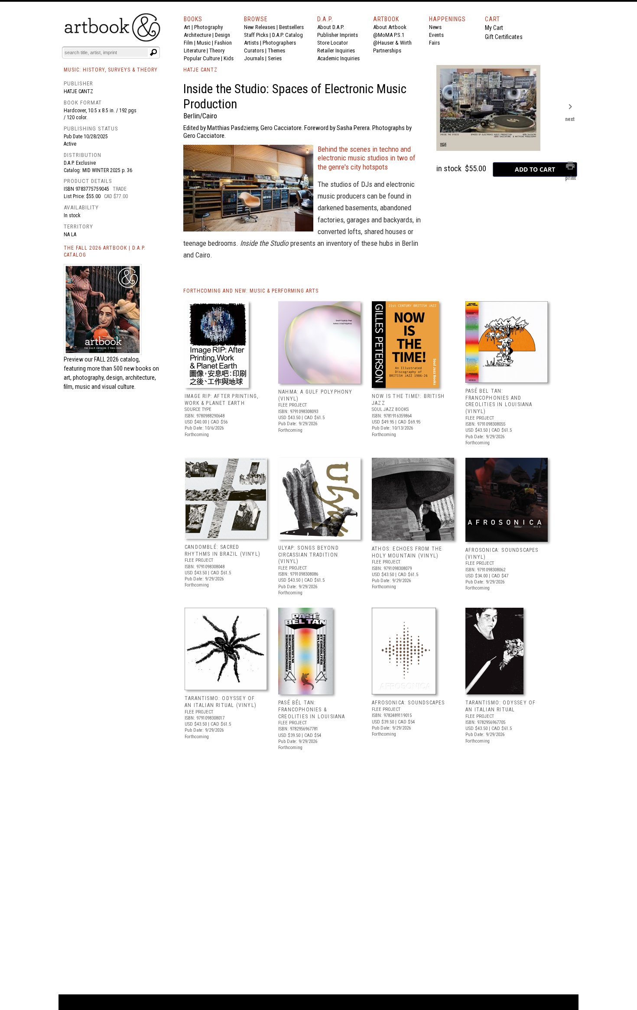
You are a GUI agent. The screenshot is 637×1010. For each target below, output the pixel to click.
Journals (254, 58)
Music (204, 42)
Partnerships (387, 50)
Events (436, 35)
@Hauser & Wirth (392, 42)
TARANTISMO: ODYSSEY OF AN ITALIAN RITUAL (500, 706)
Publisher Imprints (337, 35)
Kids (229, 58)
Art (187, 27)
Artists (251, 42)
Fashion (223, 42)
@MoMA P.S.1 (388, 35)
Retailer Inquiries (336, 50)
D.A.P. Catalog (287, 35)
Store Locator (332, 42)
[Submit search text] (153, 52)
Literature (194, 50)
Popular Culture (202, 58)
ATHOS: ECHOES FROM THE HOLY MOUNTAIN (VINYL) (407, 552)
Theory (216, 50)
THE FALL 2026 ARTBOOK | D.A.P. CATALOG (105, 251)
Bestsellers (291, 27)
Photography (208, 27)
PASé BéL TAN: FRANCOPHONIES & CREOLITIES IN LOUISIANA (311, 709)
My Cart (494, 27)
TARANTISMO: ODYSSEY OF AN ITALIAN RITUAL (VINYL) (221, 701)
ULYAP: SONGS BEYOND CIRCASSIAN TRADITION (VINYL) (308, 554)
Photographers (279, 42)
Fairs (434, 42)
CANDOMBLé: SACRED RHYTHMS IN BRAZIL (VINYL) (222, 550)
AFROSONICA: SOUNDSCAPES (408, 703)
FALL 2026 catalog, (117, 359)
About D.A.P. (330, 27)
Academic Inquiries (338, 58)
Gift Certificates (504, 36)
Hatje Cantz (78, 91)
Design (222, 35)
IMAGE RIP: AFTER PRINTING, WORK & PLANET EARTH (221, 399)
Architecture (197, 35)
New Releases (259, 27)
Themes (276, 50)
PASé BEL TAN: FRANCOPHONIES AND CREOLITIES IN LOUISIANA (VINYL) (499, 401)
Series (275, 58)
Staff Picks (256, 35)
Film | (190, 42)
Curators (254, 50)
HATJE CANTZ (200, 70)
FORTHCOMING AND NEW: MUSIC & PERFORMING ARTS (250, 291)
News (435, 27)
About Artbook (389, 27)
